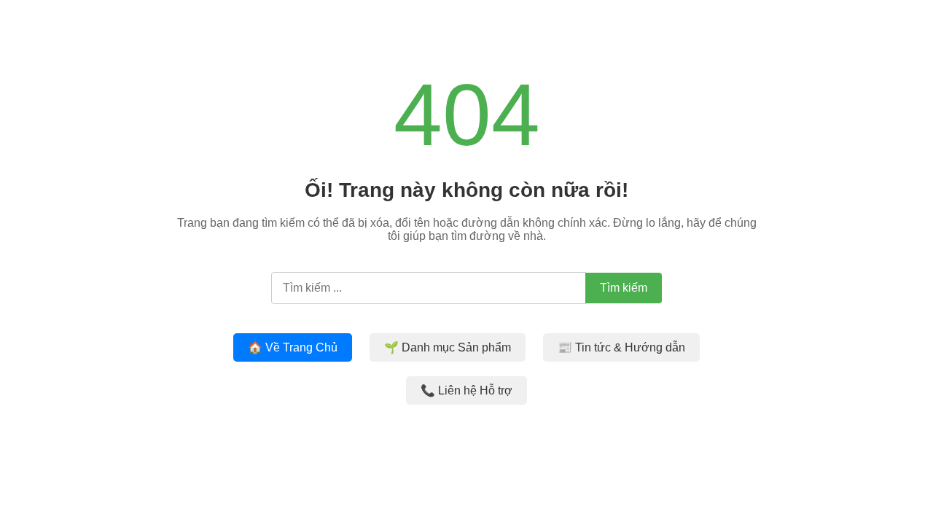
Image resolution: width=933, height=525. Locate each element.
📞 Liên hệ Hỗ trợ (466, 390)
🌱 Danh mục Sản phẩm (447, 347)
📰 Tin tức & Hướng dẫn (621, 347)
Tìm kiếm (623, 287)
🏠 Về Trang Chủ (292, 347)
